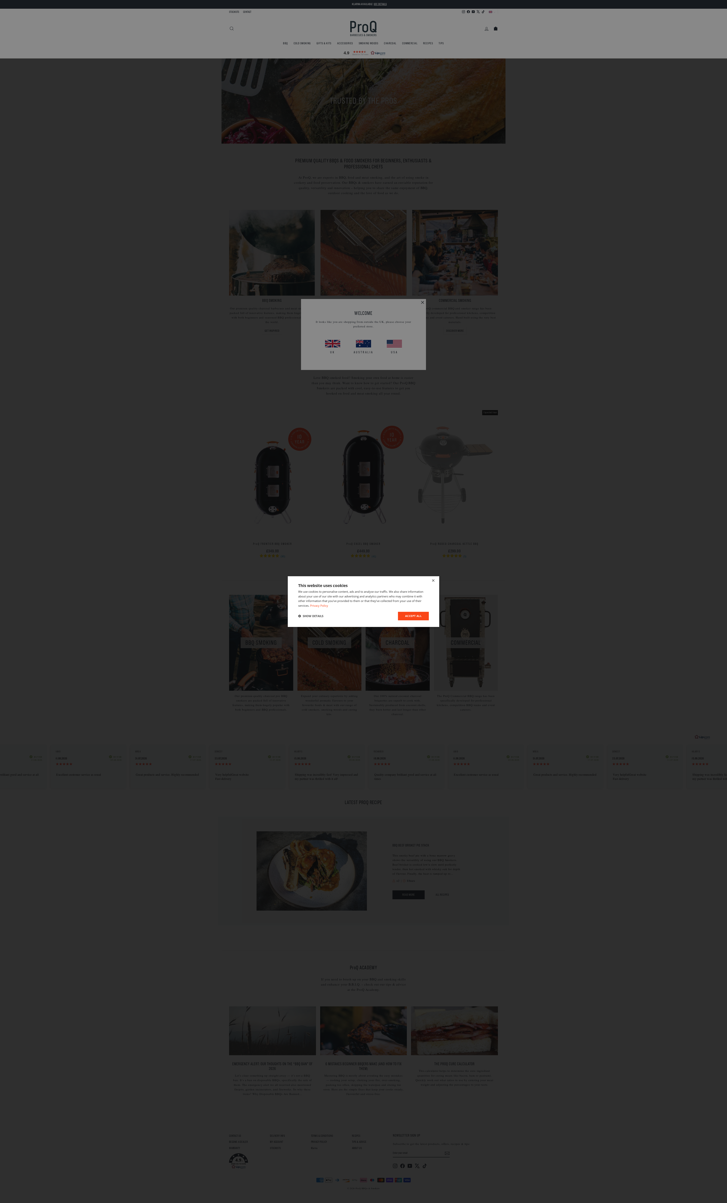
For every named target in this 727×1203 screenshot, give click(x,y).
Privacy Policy (319, 605)
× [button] (433, 580)
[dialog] (363, 601)
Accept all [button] (413, 616)
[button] (310, 616)
